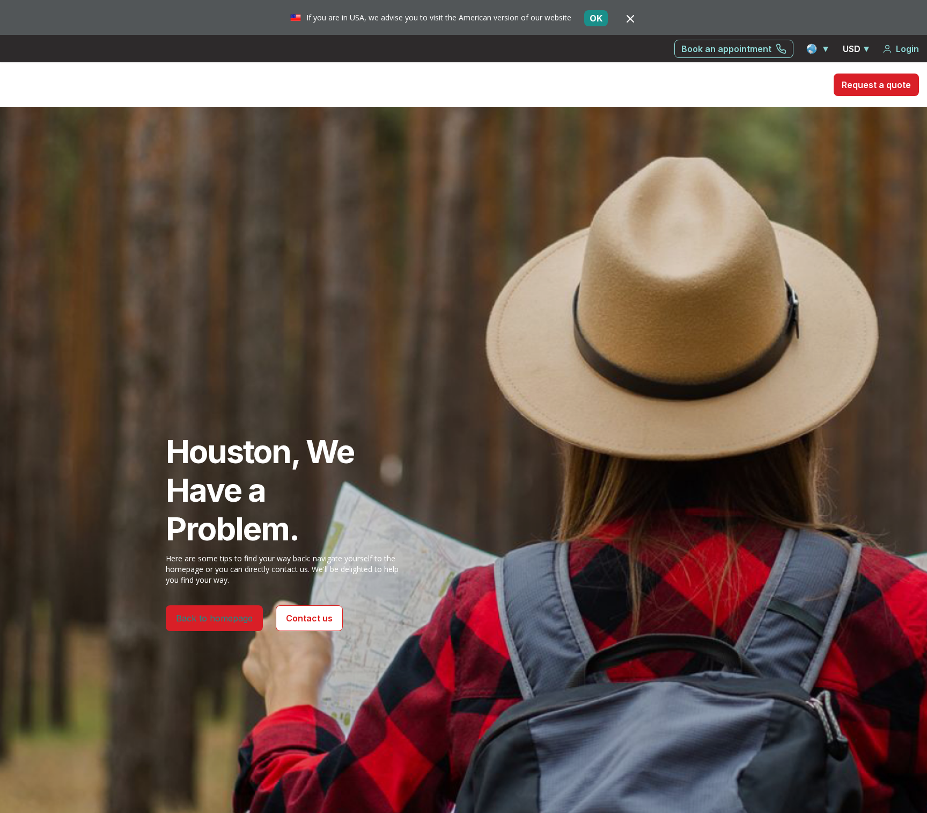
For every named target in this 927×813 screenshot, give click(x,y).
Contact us (309, 618)
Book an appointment (726, 48)
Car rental (711, 84)
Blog (811, 84)
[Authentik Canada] (70, 84)
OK (596, 18)
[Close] (630, 18)
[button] (818, 49)
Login (907, 48)
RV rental (767, 84)
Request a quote (876, 84)
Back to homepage (214, 618)
